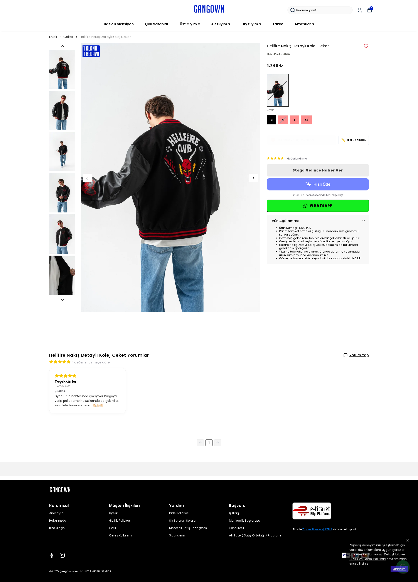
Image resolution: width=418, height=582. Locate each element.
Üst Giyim (190, 24)
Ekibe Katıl (236, 528)
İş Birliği (234, 513)
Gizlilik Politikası (120, 520)
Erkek (53, 36)
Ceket (68, 36)
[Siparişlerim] (359, 10)
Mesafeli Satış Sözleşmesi (188, 528)
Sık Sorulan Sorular (183, 520)
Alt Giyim (220, 24)
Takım (277, 24)
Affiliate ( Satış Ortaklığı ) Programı (255, 535)
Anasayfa (56, 513)
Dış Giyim (251, 24)
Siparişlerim (177, 535)
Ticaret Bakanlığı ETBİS (317, 529)
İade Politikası (179, 513)
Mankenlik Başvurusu (244, 520)
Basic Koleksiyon (119, 24)
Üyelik (113, 513)
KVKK (112, 528)
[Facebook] (51, 555)
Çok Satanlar (157, 24)
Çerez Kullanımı (120, 535)
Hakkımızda (57, 520)
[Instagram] (62, 555)
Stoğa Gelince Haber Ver (318, 170)
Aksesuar (304, 24)
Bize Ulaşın (57, 528)
